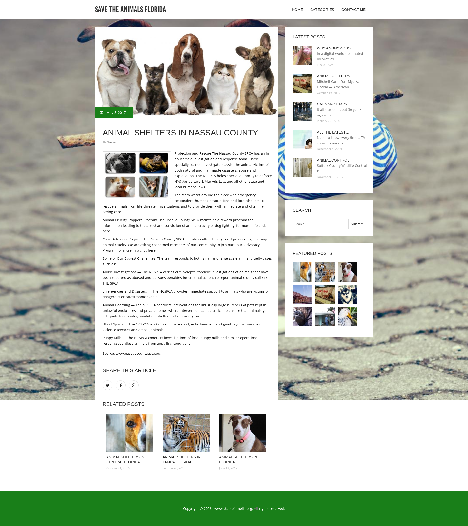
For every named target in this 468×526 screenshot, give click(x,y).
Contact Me (353, 10)
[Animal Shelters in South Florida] (325, 316)
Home (297, 10)
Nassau (112, 142)
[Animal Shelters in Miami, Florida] (347, 294)
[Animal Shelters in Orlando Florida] (302, 294)
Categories (322, 10)
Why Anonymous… (335, 48)
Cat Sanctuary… (334, 104)
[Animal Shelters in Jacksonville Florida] (347, 316)
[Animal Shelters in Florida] (243, 433)
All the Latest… (333, 132)
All (256, 508)
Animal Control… (335, 160)
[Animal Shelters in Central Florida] (130, 433)
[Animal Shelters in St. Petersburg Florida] (302, 316)
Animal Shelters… (335, 76)
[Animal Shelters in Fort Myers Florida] (325, 294)
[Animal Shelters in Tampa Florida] (187, 433)
